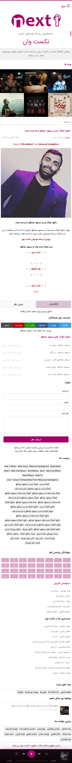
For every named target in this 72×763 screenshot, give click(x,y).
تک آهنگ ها (39, 330)
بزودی (67, 137)
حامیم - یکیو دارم (63, 596)
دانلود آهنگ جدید (49, 222)
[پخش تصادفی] (46, 754)
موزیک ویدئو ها (31, 692)
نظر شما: (65, 413)
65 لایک (53, 304)
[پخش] (31, 753)
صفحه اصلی (66, 692)
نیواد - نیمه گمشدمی (61, 601)
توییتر (53, 325)
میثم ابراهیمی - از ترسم (60, 647)
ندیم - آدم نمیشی (62, 662)
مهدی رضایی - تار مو (61, 636)
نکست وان (36, 252)
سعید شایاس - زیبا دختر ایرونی (57, 626)
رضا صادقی (66, 729)
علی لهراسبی (66, 739)
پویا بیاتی (41, 729)
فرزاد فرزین (20, 734)
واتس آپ (30, 325)
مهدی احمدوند (11, 729)
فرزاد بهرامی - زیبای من (60, 591)
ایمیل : (66, 402)
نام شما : (65, 391)
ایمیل (7, 325)
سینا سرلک (66, 734)
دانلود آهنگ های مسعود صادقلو (55, 337)
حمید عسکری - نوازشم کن (59, 657)
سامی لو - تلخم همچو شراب (58, 606)
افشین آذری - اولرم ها (61, 631)
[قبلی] (23, 754)
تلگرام (65, 325)
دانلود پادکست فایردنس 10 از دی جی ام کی (51, 642)
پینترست (18, 325)
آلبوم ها (43, 692)
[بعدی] (39, 754)
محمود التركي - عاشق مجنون (58, 611)
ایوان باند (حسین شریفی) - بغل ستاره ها (53, 667)
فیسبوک (42, 325)
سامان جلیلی (31, 734)
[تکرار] (16, 754)
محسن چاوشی (53, 729)
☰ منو (65, 6)
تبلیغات (20, 692)
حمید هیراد (9, 734)
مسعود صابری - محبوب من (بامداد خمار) (52, 652)
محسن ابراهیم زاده (27, 729)
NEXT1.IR (36, 269)
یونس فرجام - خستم (61, 673)
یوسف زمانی (44, 734)
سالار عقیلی (55, 734)
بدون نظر (18, 304)
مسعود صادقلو (35, 222)
